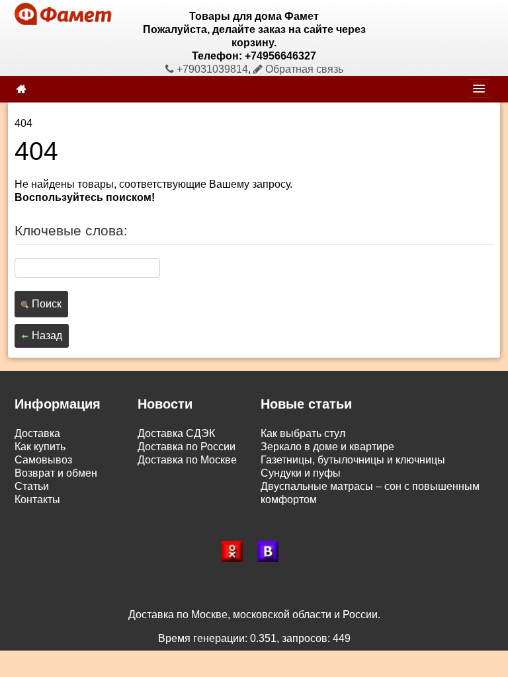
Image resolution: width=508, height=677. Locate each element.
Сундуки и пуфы (301, 473)
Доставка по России (186, 446)
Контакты (37, 499)
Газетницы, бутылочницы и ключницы (353, 459)
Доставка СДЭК (176, 433)
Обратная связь (303, 69)
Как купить (40, 446)
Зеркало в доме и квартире (327, 446)
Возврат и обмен (56, 473)
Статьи (32, 486)
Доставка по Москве (187, 459)
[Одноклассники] (236, 551)
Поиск (45, 303)
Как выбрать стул (303, 433)
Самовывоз (43, 459)
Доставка (37, 433)
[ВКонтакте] (271, 551)
